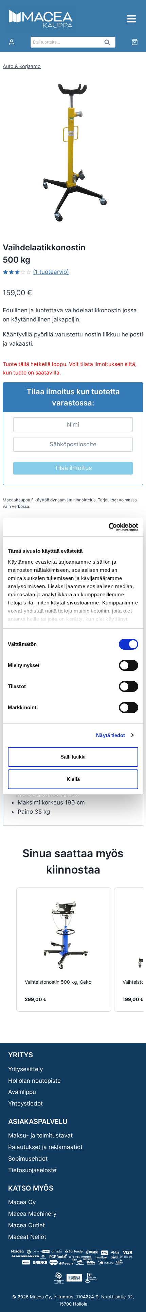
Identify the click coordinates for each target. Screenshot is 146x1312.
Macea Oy (22, 1202)
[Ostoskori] (134, 42)
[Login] (11, 42)
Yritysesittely (25, 1069)
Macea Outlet (26, 1225)
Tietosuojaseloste (32, 1170)
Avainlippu (22, 1092)
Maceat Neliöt (27, 1236)
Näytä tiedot (110, 735)
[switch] (128, 665)
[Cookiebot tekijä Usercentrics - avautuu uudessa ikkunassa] (108, 527)
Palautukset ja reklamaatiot (45, 1147)
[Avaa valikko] (131, 19)
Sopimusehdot (28, 1158)
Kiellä (73, 779)
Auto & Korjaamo (22, 66)
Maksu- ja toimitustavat (40, 1135)
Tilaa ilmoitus (73, 467)
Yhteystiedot (25, 1103)
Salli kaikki (73, 757)
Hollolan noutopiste (34, 1080)
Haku (109, 43)
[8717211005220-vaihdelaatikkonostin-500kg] (73, 152)
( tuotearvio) (51, 271)
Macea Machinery (32, 1213)
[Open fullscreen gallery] (136, 215)
